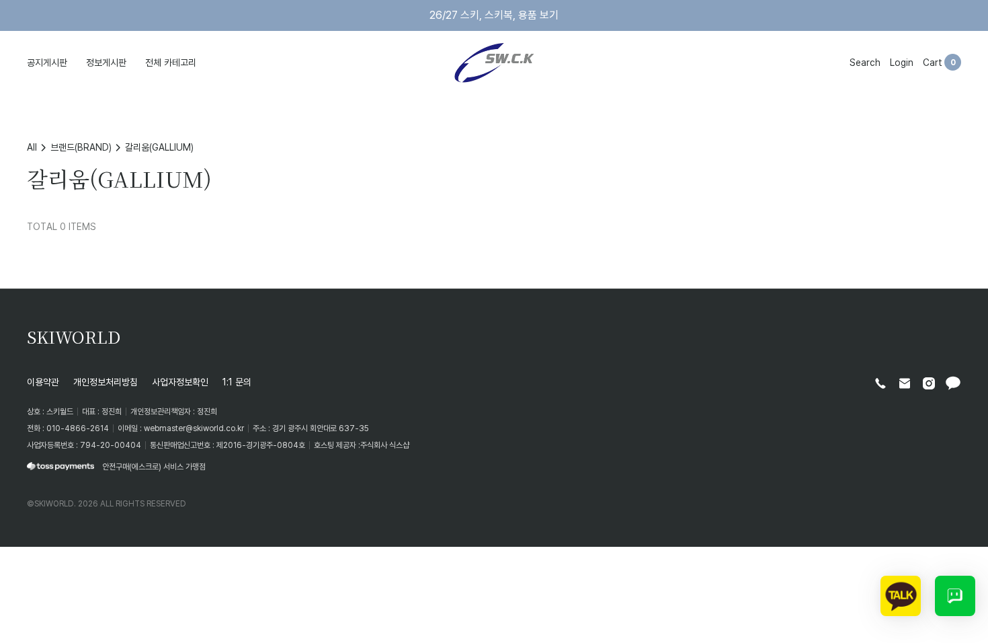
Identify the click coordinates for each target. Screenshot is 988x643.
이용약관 (43, 381)
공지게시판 (47, 62)
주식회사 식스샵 (384, 445)
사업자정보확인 (180, 381)
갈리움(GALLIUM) (159, 147)
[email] (905, 383)
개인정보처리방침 (105, 381)
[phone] (880, 383)
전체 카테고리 (170, 62)
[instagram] (929, 383)
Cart (932, 62)
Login (901, 62)
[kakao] (953, 383)
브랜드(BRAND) (81, 147)
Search (865, 62)
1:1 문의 (236, 381)
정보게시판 (106, 62)
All (32, 147)
